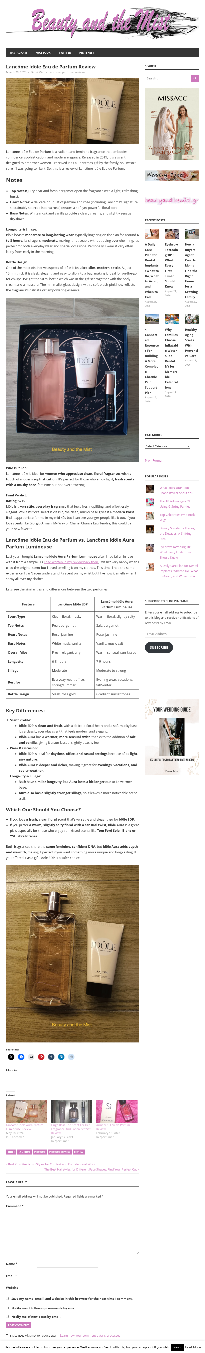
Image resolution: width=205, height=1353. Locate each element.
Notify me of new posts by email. (36, 1317)
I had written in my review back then (71, 562)
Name (11, 1264)
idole (11, 1152)
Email (11, 1276)
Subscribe (159, 647)
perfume (68, 72)
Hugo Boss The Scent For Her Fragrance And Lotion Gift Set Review (70, 1129)
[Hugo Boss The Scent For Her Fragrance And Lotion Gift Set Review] (71, 1111)
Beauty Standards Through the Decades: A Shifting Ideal (178, 533)
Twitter (65, 52)
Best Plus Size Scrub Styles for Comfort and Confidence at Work (51, 1164)
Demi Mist (37, 72)
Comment (14, 1206)
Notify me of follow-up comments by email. (44, 1308)
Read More (193, 1347)
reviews (80, 72)
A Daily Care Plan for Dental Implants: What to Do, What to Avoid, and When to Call (152, 270)
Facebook (42, 52)
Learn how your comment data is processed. (90, 1335)
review (78, 1152)
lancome (24, 1152)
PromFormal (153, 460)
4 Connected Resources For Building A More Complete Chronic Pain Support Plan (152, 361)
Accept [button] (177, 1347)
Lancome (55, 72)
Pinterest (86, 52)
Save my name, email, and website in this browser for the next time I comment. (72, 1299)
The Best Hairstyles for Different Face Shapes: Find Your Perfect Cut (90, 1169)
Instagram (18, 52)
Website (12, 1288)
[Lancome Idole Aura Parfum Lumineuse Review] (26, 1111)
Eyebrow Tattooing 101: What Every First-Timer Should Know (171, 265)
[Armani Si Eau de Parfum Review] (117, 1111)
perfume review (59, 1152)
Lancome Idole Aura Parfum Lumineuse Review (24, 1127)
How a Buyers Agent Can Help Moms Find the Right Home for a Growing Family (192, 270)
